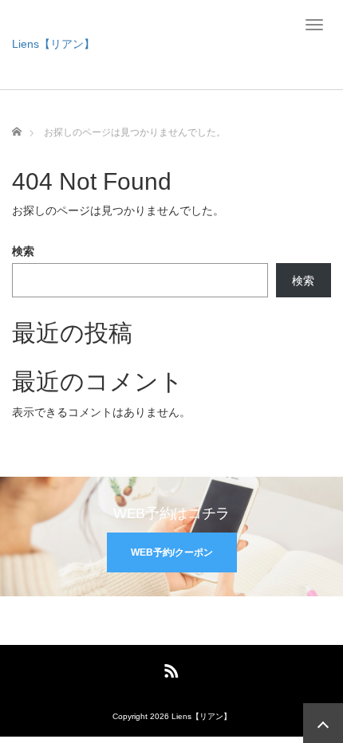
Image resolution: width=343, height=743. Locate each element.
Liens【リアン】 (53, 43)
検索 (23, 251)
